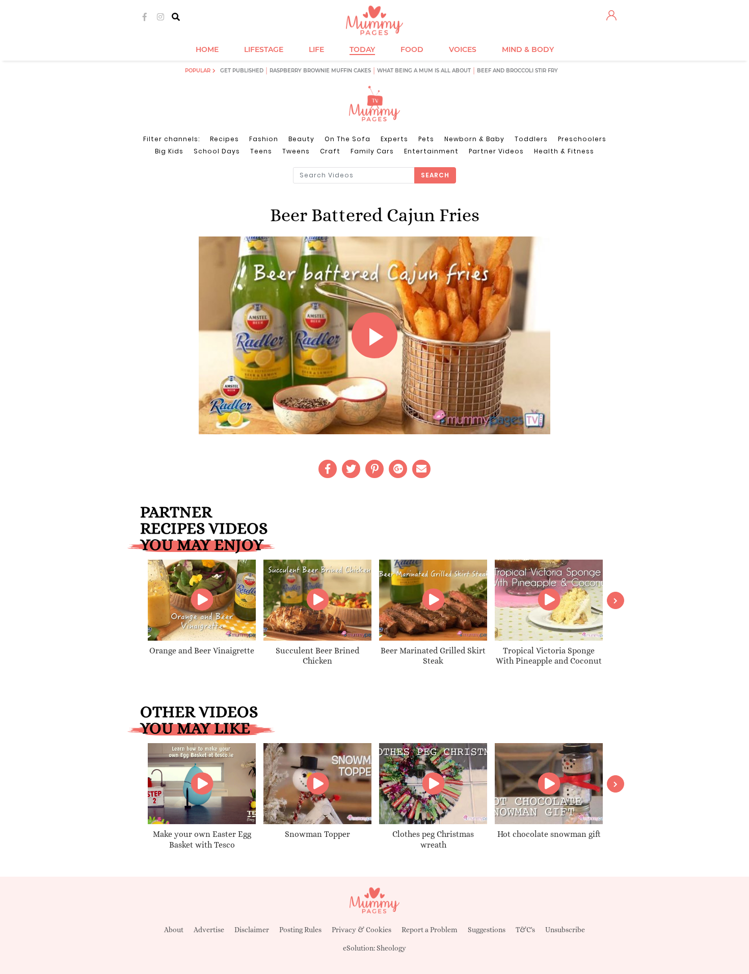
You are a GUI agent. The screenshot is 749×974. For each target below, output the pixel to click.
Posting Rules (300, 930)
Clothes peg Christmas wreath (433, 839)
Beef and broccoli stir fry (517, 70)
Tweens (296, 151)
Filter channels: (171, 139)
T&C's (525, 930)
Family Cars (372, 151)
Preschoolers (582, 139)
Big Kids (169, 151)
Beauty (301, 139)
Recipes (224, 139)
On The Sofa (347, 139)
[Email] (421, 469)
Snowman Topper (317, 834)
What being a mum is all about (424, 70)
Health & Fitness (564, 151)
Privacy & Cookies (361, 930)
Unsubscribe (565, 930)
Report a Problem (430, 930)
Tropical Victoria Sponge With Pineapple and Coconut (549, 656)
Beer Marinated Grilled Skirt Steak (433, 656)
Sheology (391, 948)
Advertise (209, 930)
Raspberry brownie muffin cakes (320, 70)
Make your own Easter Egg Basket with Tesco (202, 839)
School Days (217, 151)
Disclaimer (251, 930)
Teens (261, 151)
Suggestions (486, 930)
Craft (330, 151)
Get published (241, 70)
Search (435, 175)
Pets (426, 139)
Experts (394, 139)
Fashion (263, 139)
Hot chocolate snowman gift (549, 834)
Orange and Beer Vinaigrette (201, 650)
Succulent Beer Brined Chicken (317, 656)
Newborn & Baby (474, 139)
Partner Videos (496, 151)
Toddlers (531, 139)
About (173, 930)
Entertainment (431, 151)
